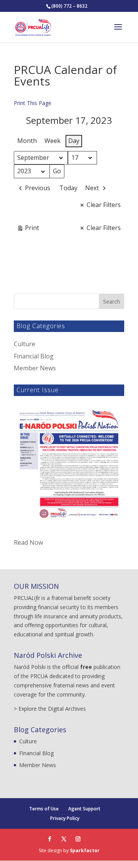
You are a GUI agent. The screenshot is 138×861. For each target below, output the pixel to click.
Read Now (28, 542)
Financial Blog (34, 356)
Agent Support (84, 808)
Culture (24, 344)
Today (68, 188)
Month (27, 140)
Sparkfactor (85, 850)
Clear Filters (104, 204)
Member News (35, 368)
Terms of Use (44, 808)
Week (52, 140)
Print (28, 229)
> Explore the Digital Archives (50, 708)
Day (73, 140)
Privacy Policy (64, 818)
